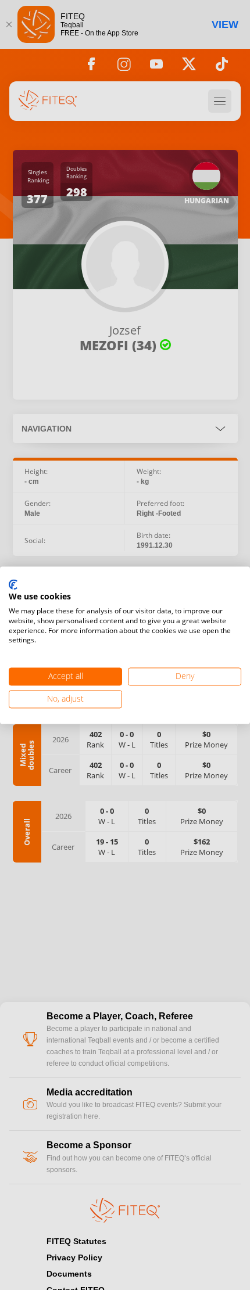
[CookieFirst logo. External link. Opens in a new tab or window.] (13, 585)
